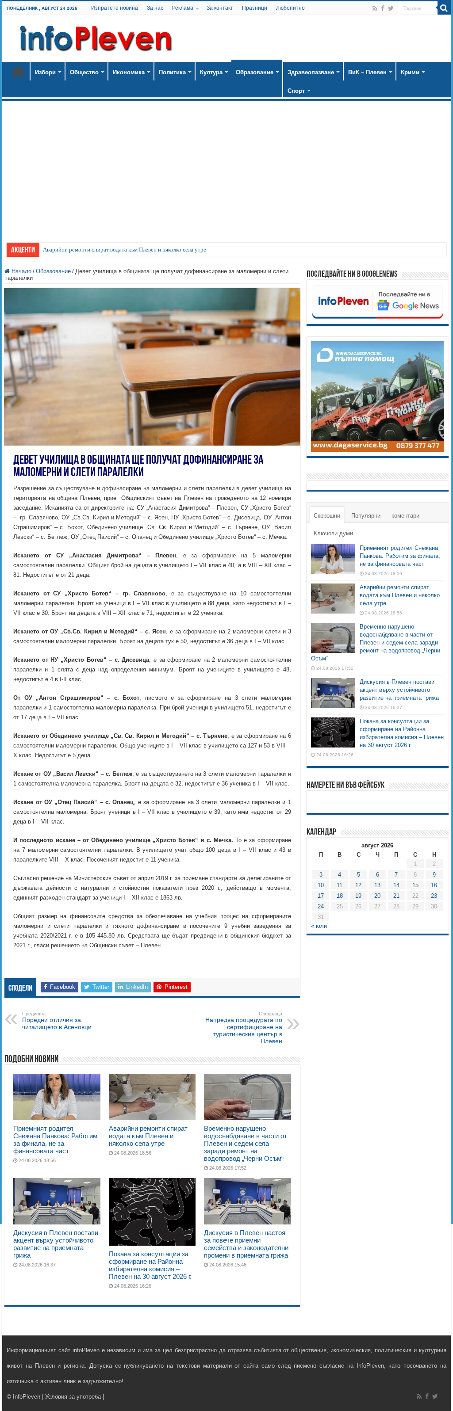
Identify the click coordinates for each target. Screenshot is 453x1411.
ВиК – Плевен (367, 72)
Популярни (365, 515)
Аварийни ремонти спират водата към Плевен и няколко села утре (124, 249)
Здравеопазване (311, 72)
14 (396, 885)
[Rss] (375, 8)
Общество (84, 72)
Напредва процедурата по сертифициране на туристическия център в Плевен (243, 1028)
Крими (410, 72)
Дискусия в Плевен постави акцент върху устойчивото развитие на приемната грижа (55, 1244)
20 (377, 895)
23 (434, 895)
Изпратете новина (114, 8)
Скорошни (327, 515)
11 (339, 885)
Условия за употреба (73, 1396)
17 (321, 895)
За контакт (220, 8)
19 (358, 895)
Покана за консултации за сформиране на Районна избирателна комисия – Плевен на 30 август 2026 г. (150, 1265)
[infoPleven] (94, 36)
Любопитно (290, 8)
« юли (319, 926)
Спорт (296, 91)
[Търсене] (444, 8)
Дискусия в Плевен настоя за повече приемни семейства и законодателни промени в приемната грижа (246, 1244)
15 (415, 885)
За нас (155, 8)
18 (340, 895)
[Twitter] (391, 8)
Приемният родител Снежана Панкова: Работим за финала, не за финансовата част (55, 1140)
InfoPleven (26, 1396)
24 (321, 906)
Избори (45, 72)
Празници (254, 8)
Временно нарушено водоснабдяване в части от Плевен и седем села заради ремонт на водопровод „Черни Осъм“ (245, 1143)
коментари (405, 515)
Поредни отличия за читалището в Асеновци (57, 1020)
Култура (211, 72)
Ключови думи (333, 533)
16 (434, 885)
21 (396, 895)
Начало (18, 71)
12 (358, 885)
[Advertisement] (226, 167)
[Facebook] (382, 8)
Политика (172, 72)
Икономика (129, 72)
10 (321, 885)
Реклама (182, 8)
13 (377, 885)
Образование (254, 72)
